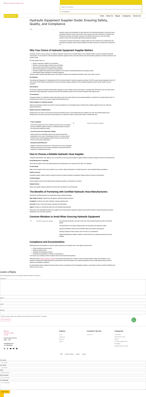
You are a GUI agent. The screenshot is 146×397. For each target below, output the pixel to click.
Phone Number (4, 375)
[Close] (2, 395)
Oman (78, 354)
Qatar (84, 354)
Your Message (4, 380)
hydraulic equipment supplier (47, 258)
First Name (3, 360)
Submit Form (5, 392)
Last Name (3, 365)
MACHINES (117, 343)
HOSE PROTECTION (120, 337)
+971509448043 (8, 345)
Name (2, 297)
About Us (109, 16)
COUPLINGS (118, 334)
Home (102, 16)
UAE (61, 354)
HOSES (116, 339)
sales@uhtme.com (9, 343)
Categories (127, 16)
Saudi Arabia (69, 354)
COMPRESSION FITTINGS (121, 346)
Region (117, 16)
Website (2, 310)
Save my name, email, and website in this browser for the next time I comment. (24, 316)
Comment (3, 278)
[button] (11, 16)
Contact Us (137, 16)
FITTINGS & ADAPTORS (121, 341)
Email (2, 304)
